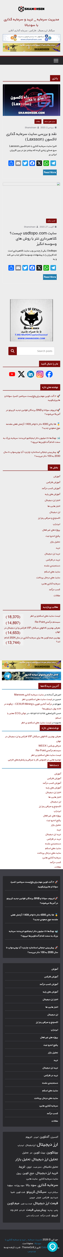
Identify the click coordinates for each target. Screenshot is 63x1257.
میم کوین (13, 1203)
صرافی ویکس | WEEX (49, 745)
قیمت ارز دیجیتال (45, 1203)
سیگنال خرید (53, 1192)
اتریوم (29, 1137)
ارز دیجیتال (55, 512)
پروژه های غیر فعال (51, 530)
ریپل (18, 1173)
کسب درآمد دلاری (32, 1215)
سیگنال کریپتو (37, 1191)
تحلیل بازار (55, 542)
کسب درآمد (51, 220)
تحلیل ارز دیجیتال (45, 1159)
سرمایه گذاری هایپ (50, 583)
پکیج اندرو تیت (53, 536)
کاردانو (22, 1210)
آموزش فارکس (53, 482)
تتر (31, 1152)
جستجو (12, 351)
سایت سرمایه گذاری (48, 1179)
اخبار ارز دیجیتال (52, 500)
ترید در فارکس (53, 560)
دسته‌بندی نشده (52, 565)
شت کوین (20, 1192)
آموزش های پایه (52, 494)
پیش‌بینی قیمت (36, 1209)
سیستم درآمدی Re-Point (47, 622)
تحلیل (25, 1153)
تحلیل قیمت (37, 1167)
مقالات (38, 121)
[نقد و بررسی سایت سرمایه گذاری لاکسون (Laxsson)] (31, 100)
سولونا (10, 1185)
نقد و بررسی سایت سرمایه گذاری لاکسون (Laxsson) (31, 136)
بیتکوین (52, 1152)
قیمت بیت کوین (26, 1203)
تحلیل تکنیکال (50, 1167)
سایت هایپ (32, 1179)
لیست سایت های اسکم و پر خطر (45, 616)
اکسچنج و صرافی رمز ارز (49, 518)
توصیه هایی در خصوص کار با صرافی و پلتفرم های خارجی (34, 759)
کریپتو (55, 1215)
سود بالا (31, 1185)
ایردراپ (56, 524)
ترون (29, 1167)
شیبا (13, 1192)
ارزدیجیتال (30, 1145)
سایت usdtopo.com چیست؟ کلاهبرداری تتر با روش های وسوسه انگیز (33, 238)
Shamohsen (30, 127)
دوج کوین (28, 1173)
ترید (58, 548)
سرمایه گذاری (48, 1185)
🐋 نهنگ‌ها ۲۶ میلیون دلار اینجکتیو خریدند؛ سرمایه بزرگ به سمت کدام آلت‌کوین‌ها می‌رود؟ (31, 440)
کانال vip (14, 1210)
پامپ (56, 1210)
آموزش (57, 476)
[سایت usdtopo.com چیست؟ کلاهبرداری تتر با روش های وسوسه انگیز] (31, 198)
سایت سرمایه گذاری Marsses (29, 694)
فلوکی (38, 1197)
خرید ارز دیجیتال (47, 1173)
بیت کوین (39, 1152)
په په (50, 1210)
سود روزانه (19, 1185)
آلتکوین (44, 1136)
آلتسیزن (54, 1137)
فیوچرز (32, 1197)
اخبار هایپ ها (54, 506)
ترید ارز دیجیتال (52, 553)
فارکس (46, 1197)
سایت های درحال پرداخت (48, 577)
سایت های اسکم (50, 121)
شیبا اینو (54, 1197)
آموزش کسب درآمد (51, 488)
